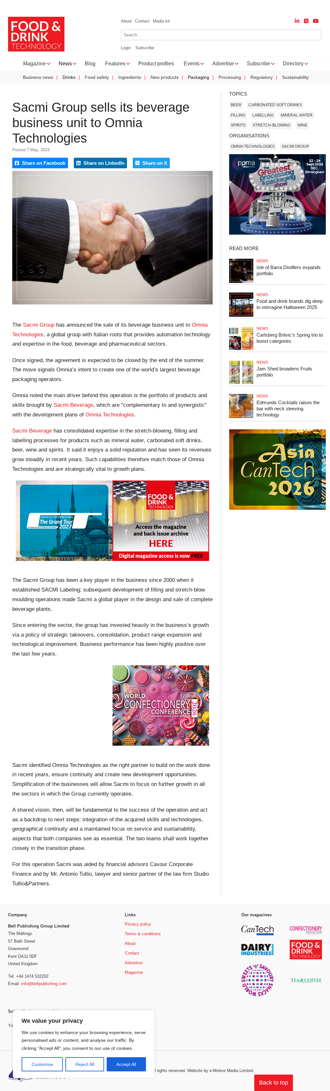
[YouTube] (316, 21)
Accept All (126, 1064)
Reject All (84, 1064)
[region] (84, 1044)
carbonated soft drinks (275, 105)
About (126, 21)
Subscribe (144, 47)
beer (236, 105)
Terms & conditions (143, 933)
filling (238, 115)
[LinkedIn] (297, 21)
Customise (42, 1064)
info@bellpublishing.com (44, 983)
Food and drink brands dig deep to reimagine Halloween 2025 (290, 304)
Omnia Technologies (109, 415)
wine (302, 125)
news (262, 261)
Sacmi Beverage (73, 405)
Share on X (154, 163)
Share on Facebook (43, 163)
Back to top (273, 1082)
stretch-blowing (271, 125)
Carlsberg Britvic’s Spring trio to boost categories (290, 338)
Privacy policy (138, 924)
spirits (238, 125)
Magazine (134, 972)
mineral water (297, 115)
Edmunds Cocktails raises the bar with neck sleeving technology (288, 408)
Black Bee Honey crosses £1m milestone (78, 6)
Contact (142, 21)
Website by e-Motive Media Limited (220, 1070)
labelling (263, 115)
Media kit (161, 21)
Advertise (133, 962)
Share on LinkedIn (103, 163)
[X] (306, 21)
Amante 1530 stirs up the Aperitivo (171, 6)
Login (126, 47)
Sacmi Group (38, 325)
